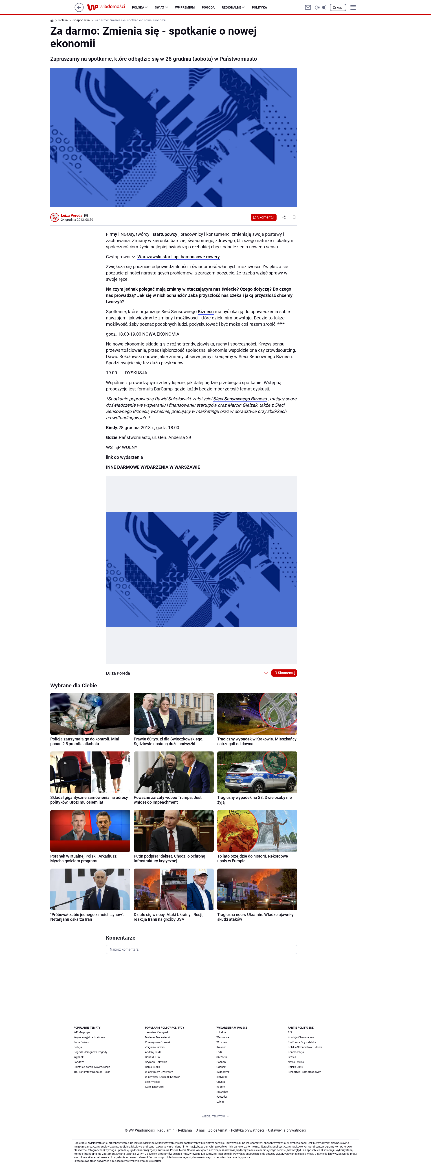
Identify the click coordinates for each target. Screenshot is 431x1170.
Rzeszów (221, 1096)
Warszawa (222, 1037)
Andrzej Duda (153, 1052)
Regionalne (231, 7)
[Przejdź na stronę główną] (79, 11)
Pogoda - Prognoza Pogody (90, 1052)
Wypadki (79, 1057)
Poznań (221, 1062)
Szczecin (221, 1057)
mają (161, 289)
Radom (220, 1086)
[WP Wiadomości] (109, 7)
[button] (320, 7)
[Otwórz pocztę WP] (308, 7)
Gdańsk (221, 1067)
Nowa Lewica (296, 1062)
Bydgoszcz (222, 1072)
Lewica (292, 1057)
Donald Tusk (152, 1057)
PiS (290, 1032)
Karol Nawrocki (154, 1086)
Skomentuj (266, 217)
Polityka (259, 7)
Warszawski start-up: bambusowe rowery (178, 256)
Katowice (222, 1091)
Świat (159, 7)
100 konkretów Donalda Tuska (92, 1072)
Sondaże (79, 1062)
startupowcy (165, 234)
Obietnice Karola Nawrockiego (92, 1067)
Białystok (221, 1077)
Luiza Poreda (71, 215)
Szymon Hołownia (156, 1062)
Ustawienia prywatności (286, 1130)
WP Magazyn (82, 1032)
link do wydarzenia (124, 457)
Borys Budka (152, 1067)
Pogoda (208, 7)
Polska (138, 7)
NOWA (149, 334)
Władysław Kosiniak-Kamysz (162, 1077)
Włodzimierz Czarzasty (159, 1072)
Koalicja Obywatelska (301, 1037)
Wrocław (221, 1042)
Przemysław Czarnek (157, 1042)
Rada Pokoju (81, 1042)
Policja (78, 1047)
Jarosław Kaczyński (157, 1032)
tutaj (158, 1161)
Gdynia (220, 1081)
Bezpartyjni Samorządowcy (304, 1072)
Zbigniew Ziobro (155, 1047)
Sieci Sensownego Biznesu (240, 398)
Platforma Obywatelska (302, 1042)
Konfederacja (296, 1052)
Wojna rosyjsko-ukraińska (89, 1037)
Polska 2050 (295, 1067)
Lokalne (221, 1032)
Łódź (219, 1052)
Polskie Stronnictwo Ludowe (305, 1047)
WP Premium (185, 7)
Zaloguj (338, 7)
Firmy (111, 234)
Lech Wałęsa (152, 1081)
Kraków (221, 1047)
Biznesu (206, 311)
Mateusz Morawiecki (157, 1037)
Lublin (220, 1101)
